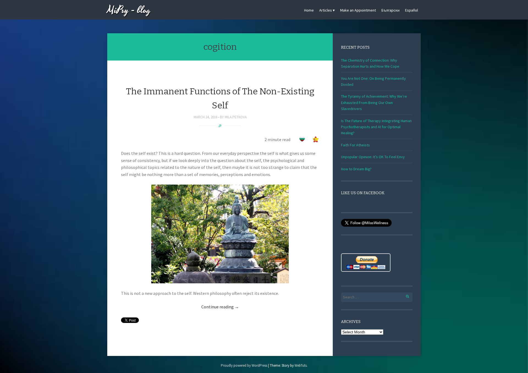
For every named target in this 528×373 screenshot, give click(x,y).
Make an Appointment (358, 10)
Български (390, 10)
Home (309, 10)
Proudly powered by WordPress (244, 365)
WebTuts (301, 365)
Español (411, 10)
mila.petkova (236, 117)
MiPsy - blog (129, 10)
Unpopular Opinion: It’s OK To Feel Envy (373, 156)
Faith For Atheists (355, 144)
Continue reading (220, 306)
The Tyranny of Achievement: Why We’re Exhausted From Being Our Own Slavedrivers (374, 102)
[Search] (404, 295)
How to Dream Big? (356, 168)
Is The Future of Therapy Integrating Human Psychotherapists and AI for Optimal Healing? (376, 127)
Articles (325, 10)
